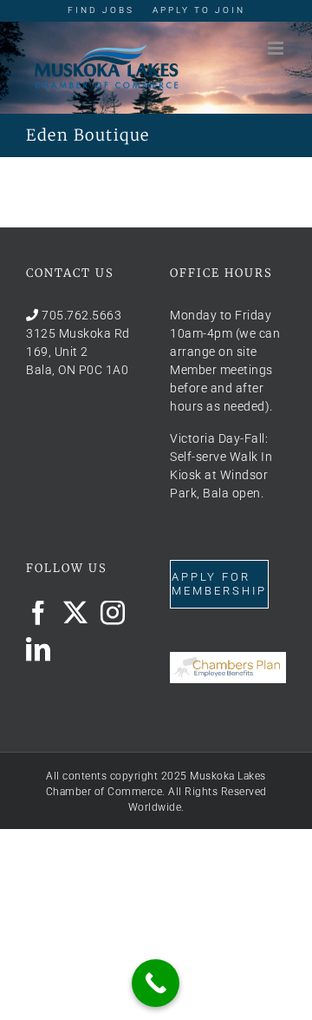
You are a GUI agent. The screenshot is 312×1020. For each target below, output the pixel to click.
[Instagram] (113, 613)
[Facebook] (38, 613)
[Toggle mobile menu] (277, 48)
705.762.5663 (81, 315)
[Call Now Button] (155, 983)
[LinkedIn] (38, 649)
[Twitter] (75, 613)
